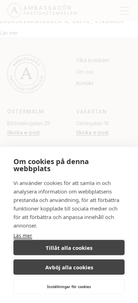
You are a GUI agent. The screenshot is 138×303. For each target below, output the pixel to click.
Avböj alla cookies (69, 267)
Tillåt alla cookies (69, 247)
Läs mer (22, 235)
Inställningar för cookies (69, 286)
